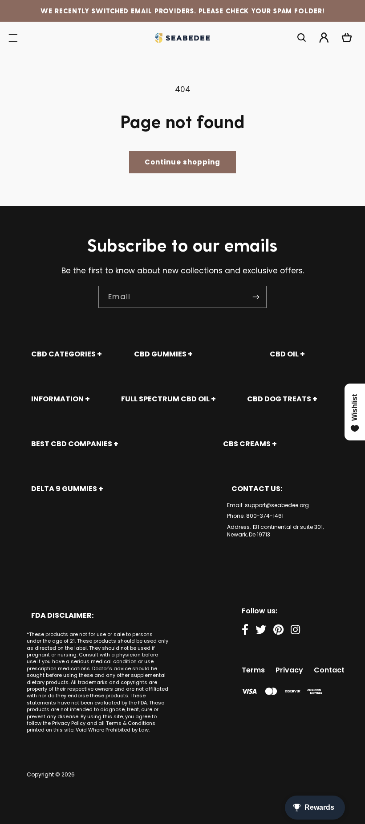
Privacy (289, 670)
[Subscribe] (256, 297)
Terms (253, 670)
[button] (301, 37)
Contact (329, 670)
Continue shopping (183, 162)
